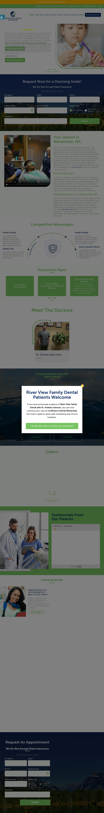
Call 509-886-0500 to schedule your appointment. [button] (52, 426)
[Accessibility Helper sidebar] (2, 17)
